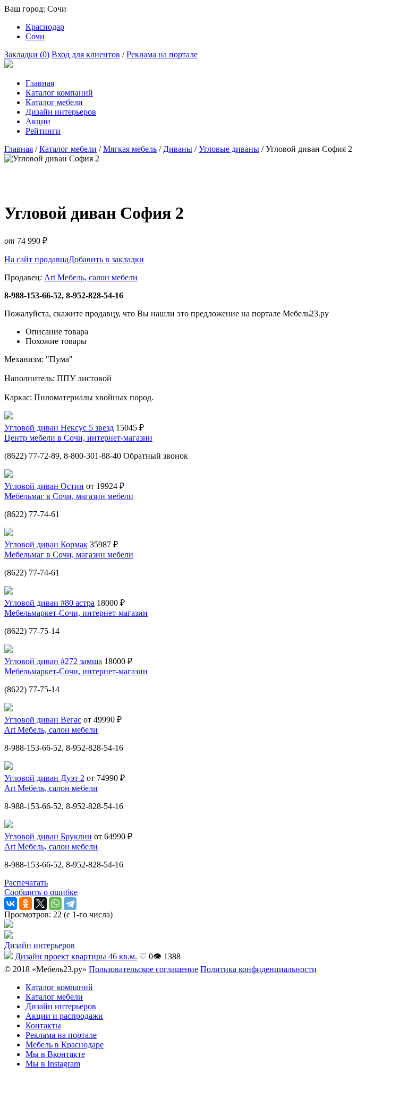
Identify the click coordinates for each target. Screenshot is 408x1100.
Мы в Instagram (53, 1063)
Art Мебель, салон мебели (91, 277)
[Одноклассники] (25, 903)
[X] (40, 903)
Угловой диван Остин (44, 486)
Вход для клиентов (86, 54)
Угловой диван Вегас (42, 719)
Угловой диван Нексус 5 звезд (59, 427)
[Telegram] (70, 903)
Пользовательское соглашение (143, 969)
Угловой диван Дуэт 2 (44, 778)
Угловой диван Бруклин (48, 836)
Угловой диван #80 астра (49, 602)
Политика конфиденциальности (258, 969)
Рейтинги (43, 130)
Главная (40, 83)
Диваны (177, 148)
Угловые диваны (229, 148)
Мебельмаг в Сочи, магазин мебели (68, 496)
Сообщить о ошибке (41, 892)
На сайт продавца (36, 259)
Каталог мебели (54, 102)
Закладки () (26, 54)
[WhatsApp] (55, 903)
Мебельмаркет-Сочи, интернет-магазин (76, 612)
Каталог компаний (59, 92)
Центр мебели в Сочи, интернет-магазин (78, 437)
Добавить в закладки (106, 259)
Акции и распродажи (64, 1015)
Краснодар (45, 26)
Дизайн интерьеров (61, 111)
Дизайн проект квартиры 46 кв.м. (76, 956)
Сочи (35, 36)
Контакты (43, 1025)
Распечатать (26, 882)
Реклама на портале (162, 54)
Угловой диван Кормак (46, 544)
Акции (38, 121)
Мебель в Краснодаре (65, 1044)
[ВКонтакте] (10, 903)
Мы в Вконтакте (55, 1054)
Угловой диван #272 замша (53, 661)
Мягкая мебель (130, 148)
